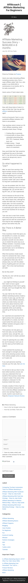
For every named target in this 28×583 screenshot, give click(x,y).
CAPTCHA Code (7, 471)
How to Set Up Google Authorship (14, 407)
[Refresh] (14, 461)
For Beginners (6, 530)
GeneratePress (21, 580)
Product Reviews (7, 568)
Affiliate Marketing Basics (10, 521)
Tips (3, 544)
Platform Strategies (8, 540)
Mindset (4, 537)
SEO (3, 542)
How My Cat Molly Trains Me (13, 409)
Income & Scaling (7, 535)
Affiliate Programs (8, 523)
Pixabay (18, 74)
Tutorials (5, 549)
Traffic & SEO (6, 547)
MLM (3, 572)
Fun (3, 533)
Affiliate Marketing (10, 405)
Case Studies (6, 528)
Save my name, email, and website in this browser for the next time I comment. (13, 454)
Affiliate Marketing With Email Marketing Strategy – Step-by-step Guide (13, 507)
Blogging (5, 525)
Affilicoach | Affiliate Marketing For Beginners (14, 7)
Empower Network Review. (16, 396)
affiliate (4, 111)
